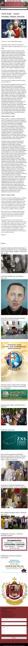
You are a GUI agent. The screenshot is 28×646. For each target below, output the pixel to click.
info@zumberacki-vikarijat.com (10, 614)
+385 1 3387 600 (6, 613)
